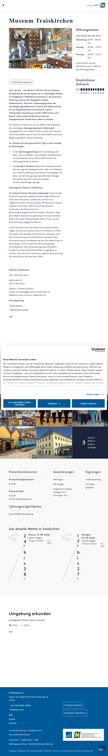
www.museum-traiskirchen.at (32, 295)
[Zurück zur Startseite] (96, 5)
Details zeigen (93, 394)
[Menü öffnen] (3, 5)
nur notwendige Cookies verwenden (19, 403)
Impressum (14, 740)
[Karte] (8, 5)
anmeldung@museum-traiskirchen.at (33, 292)
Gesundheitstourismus (19, 734)
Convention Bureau (18, 730)
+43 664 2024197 (25, 289)
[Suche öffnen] (13, 5)
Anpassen (52, 403)
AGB (36, 740)
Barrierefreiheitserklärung (41, 744)
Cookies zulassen (88, 403)
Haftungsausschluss (18, 744)
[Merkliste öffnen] (10, 5)
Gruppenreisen (35, 730)
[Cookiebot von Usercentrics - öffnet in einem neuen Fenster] (93, 350)
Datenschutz (27, 740)
